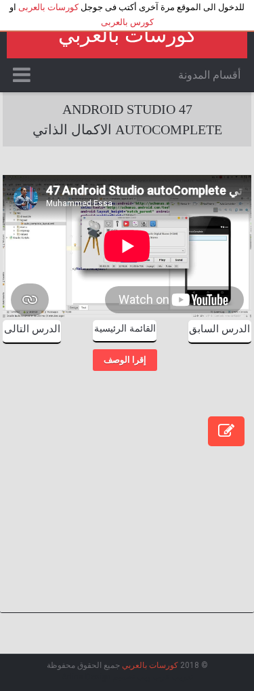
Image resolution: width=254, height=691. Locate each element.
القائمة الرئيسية (125, 328)
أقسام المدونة (209, 74)
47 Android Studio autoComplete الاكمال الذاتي (127, 119)
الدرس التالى (32, 328)
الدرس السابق (219, 328)
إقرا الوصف (125, 360)
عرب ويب (153, 677)
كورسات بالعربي (127, 35)
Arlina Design (86, 677)
